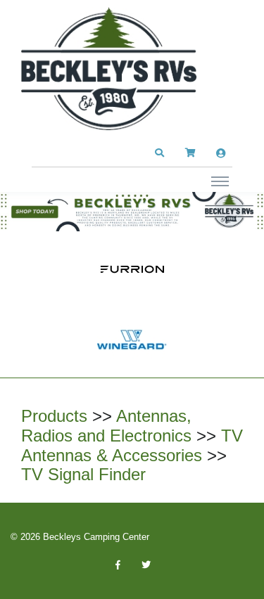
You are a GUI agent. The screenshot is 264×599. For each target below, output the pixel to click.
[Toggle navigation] (220, 180)
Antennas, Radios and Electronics (106, 425)
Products (54, 415)
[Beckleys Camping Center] (109, 69)
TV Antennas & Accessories (132, 445)
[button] (159, 153)
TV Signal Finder (83, 474)
